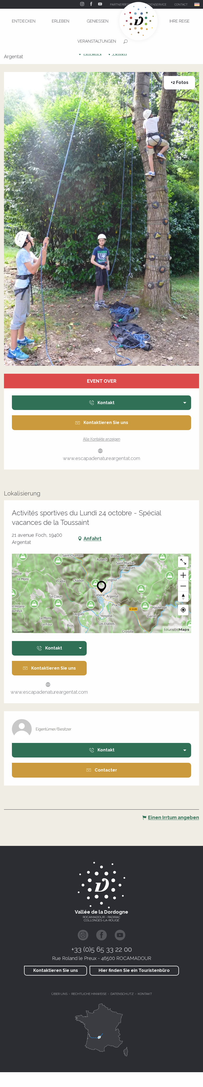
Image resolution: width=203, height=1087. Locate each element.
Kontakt (145, 993)
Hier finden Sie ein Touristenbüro (134, 970)
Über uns (59, 993)
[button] (197, 4)
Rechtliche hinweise (89, 993)
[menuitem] (23, 21)
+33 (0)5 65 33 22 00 (101, 949)
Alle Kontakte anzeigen (101, 439)
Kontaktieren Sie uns (55, 970)
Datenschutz (122, 993)
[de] (197, 4)
